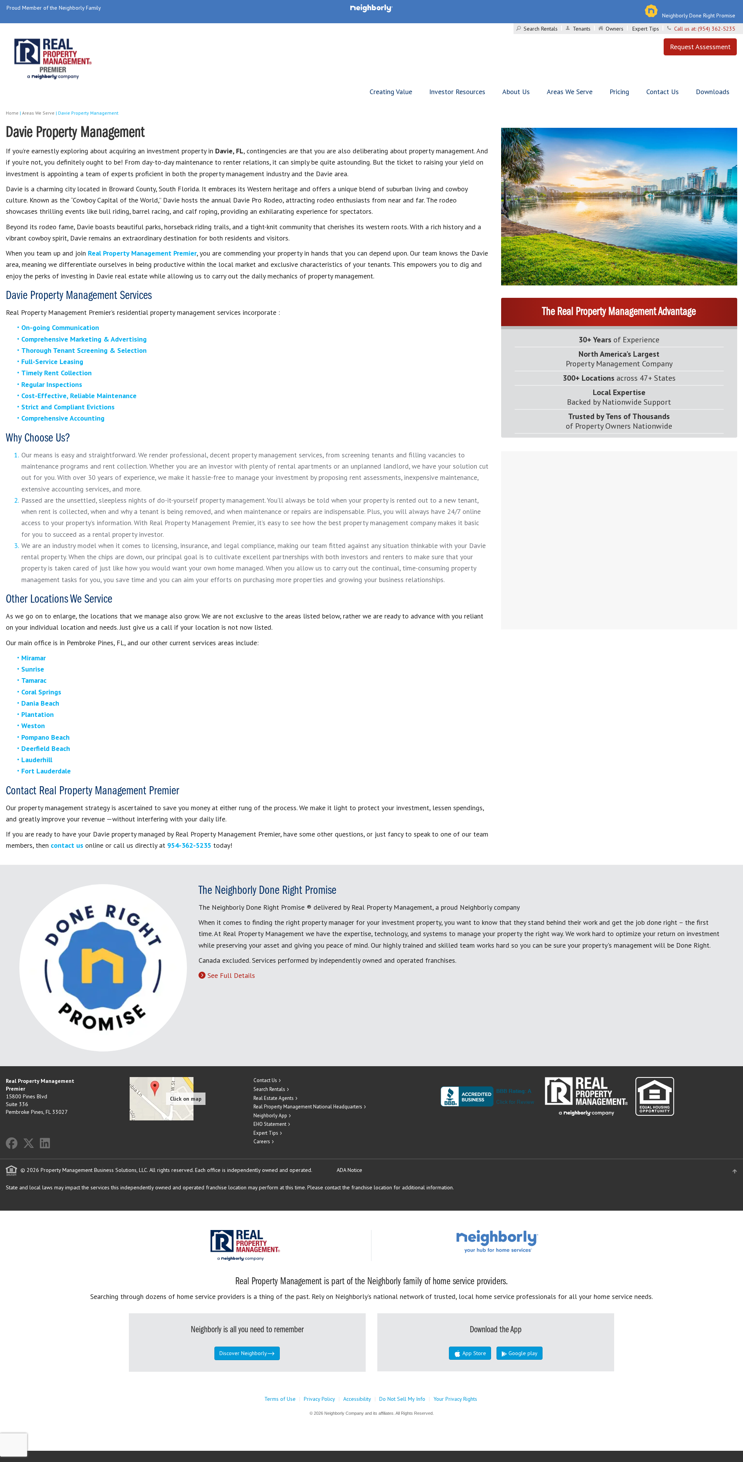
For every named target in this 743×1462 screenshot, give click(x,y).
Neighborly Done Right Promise (698, 15)
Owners (614, 28)
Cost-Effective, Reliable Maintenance (79, 395)
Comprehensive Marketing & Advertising (84, 339)
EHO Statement (269, 1124)
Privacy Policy (319, 1398)
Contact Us (662, 91)
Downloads (712, 91)
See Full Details (231, 975)
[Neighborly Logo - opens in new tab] (520, 1241)
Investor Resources (457, 91)
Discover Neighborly (243, 1353)
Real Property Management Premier (142, 253)
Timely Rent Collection (56, 372)
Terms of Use (280, 1398)
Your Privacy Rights (455, 1398)
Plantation (37, 714)
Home (12, 113)
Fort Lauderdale (46, 770)
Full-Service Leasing (52, 361)
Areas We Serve (569, 91)
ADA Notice (349, 1170)
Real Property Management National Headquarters (307, 1106)
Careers (261, 1141)
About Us (516, 91)
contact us (67, 845)
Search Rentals (541, 28)
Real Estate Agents (273, 1098)
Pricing (619, 91)
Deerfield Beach (45, 748)
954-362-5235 (189, 845)
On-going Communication (60, 327)
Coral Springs (41, 691)
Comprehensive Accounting (62, 418)
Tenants (582, 28)
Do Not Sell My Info (402, 1398)
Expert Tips (645, 28)
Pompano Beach (45, 737)
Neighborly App (270, 1115)
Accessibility (357, 1398)
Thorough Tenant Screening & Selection (84, 350)
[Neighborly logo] (371, 7)
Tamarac (33, 680)
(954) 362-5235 (716, 28)
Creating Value (391, 91)
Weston (33, 725)
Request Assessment (700, 46)
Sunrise (32, 669)
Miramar (33, 657)
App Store (473, 1353)
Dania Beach (40, 703)
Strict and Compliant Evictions (68, 406)
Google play (522, 1353)
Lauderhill (36, 759)
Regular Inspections (51, 384)
